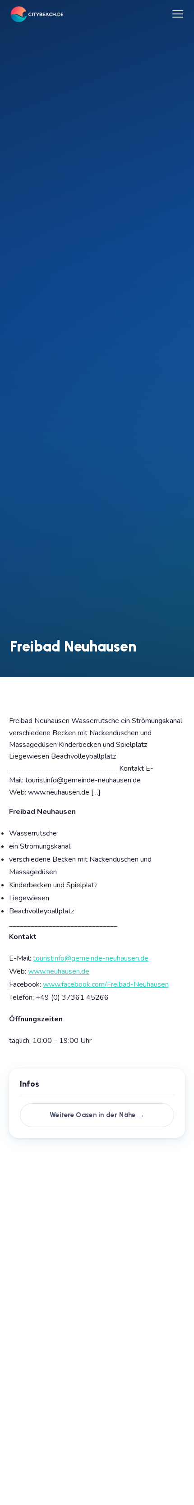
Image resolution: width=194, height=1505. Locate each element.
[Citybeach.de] (36, 13)
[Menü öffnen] (178, 14)
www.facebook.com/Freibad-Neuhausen (106, 984)
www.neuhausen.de (58, 971)
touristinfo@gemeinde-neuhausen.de (90, 958)
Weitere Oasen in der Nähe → (97, 1115)
